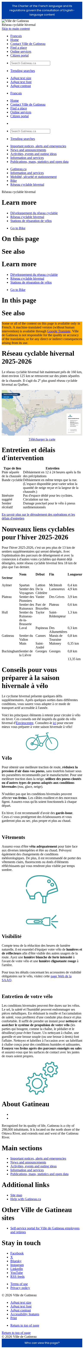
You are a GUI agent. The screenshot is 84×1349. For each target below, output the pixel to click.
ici (54, 723)
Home (14, 40)
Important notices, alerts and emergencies (38, 146)
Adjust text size (20, 78)
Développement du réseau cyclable (34, 213)
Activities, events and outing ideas (33, 154)
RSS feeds (17, 1276)
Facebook (17, 1253)
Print (13, 1318)
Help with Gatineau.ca (25, 1199)
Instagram (17, 1265)
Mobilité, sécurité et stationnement (33, 177)
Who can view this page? (42, 1343)
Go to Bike (17, 228)
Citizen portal (19, 55)
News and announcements (28, 150)
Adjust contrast (20, 86)
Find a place (18, 47)
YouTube (16, 1272)
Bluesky (16, 1261)
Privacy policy (20, 1288)
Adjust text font (20, 82)
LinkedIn (16, 1269)
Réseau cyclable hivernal (27, 184)
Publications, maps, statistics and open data (39, 161)
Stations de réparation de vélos (31, 221)
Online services (20, 51)
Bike (13, 180)
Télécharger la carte (42, 439)
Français (16, 36)
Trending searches (22, 71)
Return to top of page (24, 1325)
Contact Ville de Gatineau (27, 44)
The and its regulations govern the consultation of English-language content (42, 10)
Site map (16, 1195)
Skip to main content (16, 28)
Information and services (27, 158)
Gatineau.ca (18, 169)
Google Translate (58, 331)
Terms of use (19, 1284)
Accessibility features (24, 1314)
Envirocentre (24, 723)
